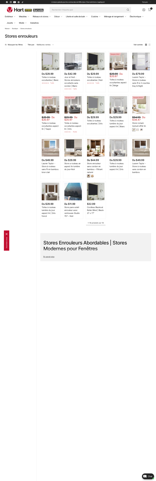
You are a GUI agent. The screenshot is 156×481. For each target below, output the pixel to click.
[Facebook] (7, 2)
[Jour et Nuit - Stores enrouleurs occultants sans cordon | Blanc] (73, 61)
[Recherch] (128, 10)
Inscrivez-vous (7, 242)
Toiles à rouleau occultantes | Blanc (50, 78)
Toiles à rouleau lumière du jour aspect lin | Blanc (117, 123)
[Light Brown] (92, 176)
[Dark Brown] (88, 176)
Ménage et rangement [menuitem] (114, 16)
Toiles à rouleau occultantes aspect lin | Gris (72, 126)
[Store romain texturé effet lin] (141, 105)
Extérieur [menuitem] (9, 16)
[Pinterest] (18, 2)
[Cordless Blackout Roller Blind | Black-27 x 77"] (96, 191)
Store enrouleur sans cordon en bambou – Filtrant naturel (95, 167)
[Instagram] (11, 2)
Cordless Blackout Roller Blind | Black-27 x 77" (95, 210)
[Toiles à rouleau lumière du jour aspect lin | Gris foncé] (50, 191)
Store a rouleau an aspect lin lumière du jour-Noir (72, 166)
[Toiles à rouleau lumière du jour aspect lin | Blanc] (118, 105)
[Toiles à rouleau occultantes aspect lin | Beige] (118, 61)
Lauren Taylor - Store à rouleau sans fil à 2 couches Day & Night (141, 81)
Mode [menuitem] (21, 23)
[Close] (7, 234)
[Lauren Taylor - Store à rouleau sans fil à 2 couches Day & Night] (141, 61)
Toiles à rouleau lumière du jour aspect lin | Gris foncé (49, 211)
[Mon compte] (144, 10)
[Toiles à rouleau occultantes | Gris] (96, 105)
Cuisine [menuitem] (94, 16)
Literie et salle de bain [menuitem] (75, 16)
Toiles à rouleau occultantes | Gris (94, 122)
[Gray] (141, 129)
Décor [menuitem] (57, 16)
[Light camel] (133, 129)
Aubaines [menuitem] (34, 23)
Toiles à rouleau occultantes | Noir (95, 78)
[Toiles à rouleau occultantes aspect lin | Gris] (73, 105)
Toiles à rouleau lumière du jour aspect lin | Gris (116, 166)
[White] (137, 129)
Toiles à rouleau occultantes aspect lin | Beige (118, 82)
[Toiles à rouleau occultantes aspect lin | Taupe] (50, 105)
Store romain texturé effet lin (139, 124)
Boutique (15, 28)
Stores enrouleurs (26, 28)
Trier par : (31, 45)
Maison (7, 28)
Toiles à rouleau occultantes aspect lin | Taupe (50, 126)
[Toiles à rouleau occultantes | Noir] (96, 61)
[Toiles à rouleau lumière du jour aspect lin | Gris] (118, 148)
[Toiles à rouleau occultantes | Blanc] (50, 61)
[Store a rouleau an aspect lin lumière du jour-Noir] (73, 148)
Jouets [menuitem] (10, 23)
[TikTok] (22, 2)
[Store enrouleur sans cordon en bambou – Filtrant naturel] (96, 148)
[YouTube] (15, 2)
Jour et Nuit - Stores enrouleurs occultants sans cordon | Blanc (72, 81)
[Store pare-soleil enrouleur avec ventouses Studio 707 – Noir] (73, 191)
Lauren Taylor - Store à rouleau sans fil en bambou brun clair (50, 167)
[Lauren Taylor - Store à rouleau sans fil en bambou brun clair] (50, 148)
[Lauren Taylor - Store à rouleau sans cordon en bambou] (141, 148)
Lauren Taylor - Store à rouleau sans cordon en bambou (139, 167)
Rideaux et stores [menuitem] (40, 16)
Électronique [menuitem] (135, 16)
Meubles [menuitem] (23, 16)
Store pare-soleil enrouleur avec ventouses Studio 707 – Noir (72, 211)
